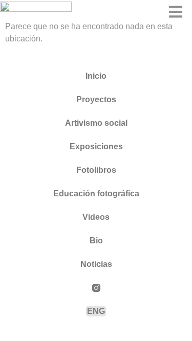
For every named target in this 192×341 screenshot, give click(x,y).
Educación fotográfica (96, 193)
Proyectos (96, 99)
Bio (96, 240)
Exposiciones (96, 146)
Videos (96, 217)
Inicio (96, 76)
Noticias (96, 264)
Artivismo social (96, 123)
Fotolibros (96, 170)
